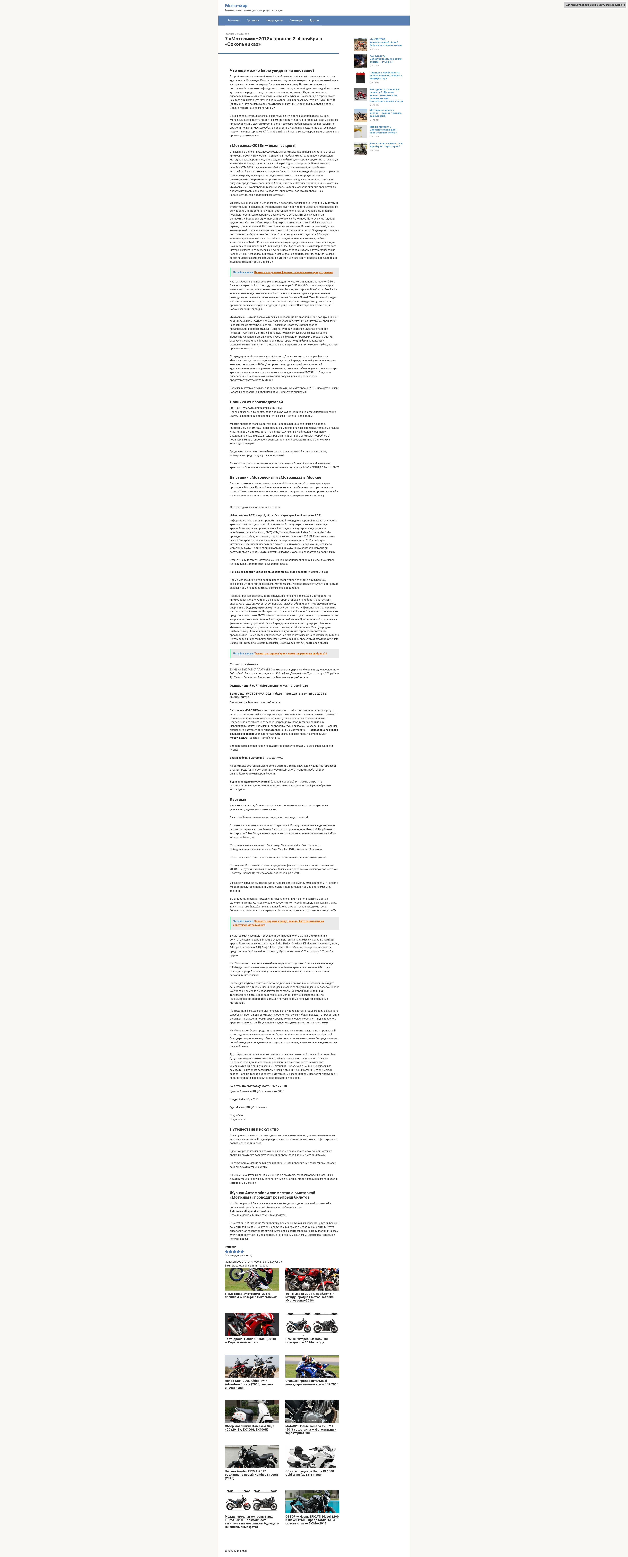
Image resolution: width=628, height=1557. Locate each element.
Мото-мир (236, 5)
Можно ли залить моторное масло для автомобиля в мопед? (383, 129)
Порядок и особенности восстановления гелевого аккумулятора (386, 75)
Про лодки (252, 20)
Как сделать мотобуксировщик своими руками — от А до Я (386, 58)
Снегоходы (296, 20)
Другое (314, 20)
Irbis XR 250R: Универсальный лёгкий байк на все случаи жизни (386, 42)
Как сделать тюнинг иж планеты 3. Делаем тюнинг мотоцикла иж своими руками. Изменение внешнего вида (386, 95)
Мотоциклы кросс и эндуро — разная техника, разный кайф (386, 113)
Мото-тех (234, 20)
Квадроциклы (274, 20)
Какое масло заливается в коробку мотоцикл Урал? (386, 145)
